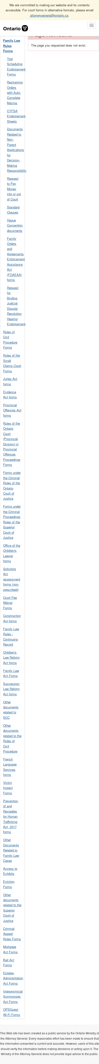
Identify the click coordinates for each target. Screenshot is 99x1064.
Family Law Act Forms (11, 673)
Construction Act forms (12, 618)
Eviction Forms (8, 884)
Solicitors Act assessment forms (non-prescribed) (11, 579)
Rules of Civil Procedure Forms (10, 340)
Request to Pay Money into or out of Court (14, 188)
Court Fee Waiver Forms (10, 602)
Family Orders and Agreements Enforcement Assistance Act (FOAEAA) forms (16, 259)
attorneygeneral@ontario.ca (49, 15)
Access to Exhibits (10, 871)
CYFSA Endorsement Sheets (16, 116)
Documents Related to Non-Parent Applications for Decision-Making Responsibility (16, 150)
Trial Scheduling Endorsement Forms (16, 66)
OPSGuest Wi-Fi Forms (11, 1012)
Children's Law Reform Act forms (11, 657)
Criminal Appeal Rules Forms (12, 933)
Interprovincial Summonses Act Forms (13, 996)
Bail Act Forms (8, 962)
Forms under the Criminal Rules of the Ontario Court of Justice (12, 485)
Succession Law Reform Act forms (11, 688)
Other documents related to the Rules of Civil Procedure (12, 738)
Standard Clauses (13, 209)
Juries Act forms (10, 381)
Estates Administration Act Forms (13, 978)
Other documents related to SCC (11, 710)
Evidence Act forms (10, 394)
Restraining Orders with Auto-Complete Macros (15, 92)
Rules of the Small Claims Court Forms (12, 363)
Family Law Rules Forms (11, 45)
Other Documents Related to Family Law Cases (11, 850)
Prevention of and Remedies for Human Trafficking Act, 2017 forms (10, 816)
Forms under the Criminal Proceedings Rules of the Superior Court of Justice (12, 522)
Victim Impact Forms (8, 787)
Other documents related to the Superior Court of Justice (12, 907)
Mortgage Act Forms (10, 949)
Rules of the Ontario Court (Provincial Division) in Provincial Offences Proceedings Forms (11, 444)
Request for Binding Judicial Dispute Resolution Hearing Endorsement (16, 305)
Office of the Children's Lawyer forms (11, 553)
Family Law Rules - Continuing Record (11, 637)
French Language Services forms (10, 767)
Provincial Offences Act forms (12, 410)
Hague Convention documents (15, 225)
